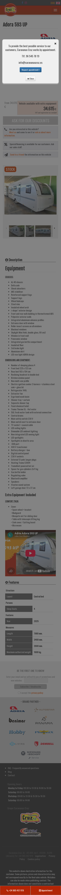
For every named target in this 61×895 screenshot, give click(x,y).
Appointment (47, 890)
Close (31, 78)
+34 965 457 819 (16, 890)
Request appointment (30, 69)
